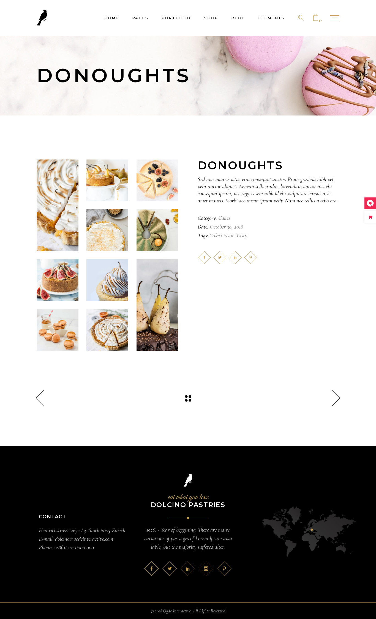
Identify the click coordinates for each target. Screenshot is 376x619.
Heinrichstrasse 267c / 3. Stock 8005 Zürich (82, 530)
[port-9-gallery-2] (107, 230)
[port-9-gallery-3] (157, 180)
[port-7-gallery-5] (107, 330)
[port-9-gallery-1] (57, 205)
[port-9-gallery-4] (107, 180)
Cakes (224, 217)
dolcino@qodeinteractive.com (84, 538)
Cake (214, 235)
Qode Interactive (177, 611)
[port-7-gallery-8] (57, 330)
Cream (228, 235)
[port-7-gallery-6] (57, 280)
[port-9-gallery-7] (107, 280)
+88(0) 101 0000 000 (74, 547)
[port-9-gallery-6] (157, 305)
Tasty (241, 235)
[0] (315, 18)
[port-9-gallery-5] (157, 230)
